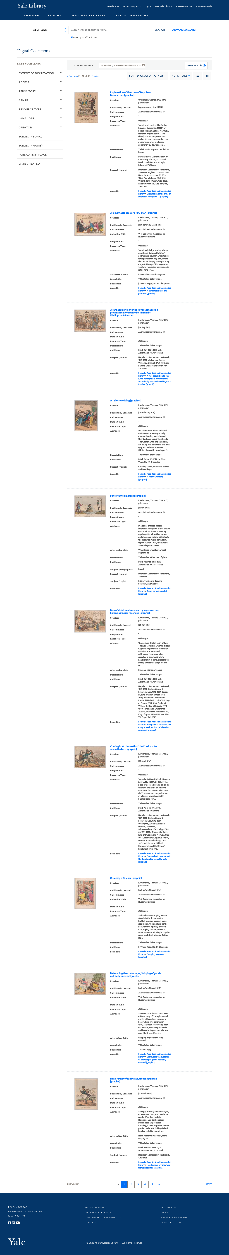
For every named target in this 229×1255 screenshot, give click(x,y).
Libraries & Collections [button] (87, 15)
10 (179, 75)
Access (24, 82)
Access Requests (132, 6)
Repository (27, 91)
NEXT (208, 1184)
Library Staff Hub (171, 1222)
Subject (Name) (31, 145)
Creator (25, 127)
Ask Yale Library (163, 6)
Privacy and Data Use (174, 1217)
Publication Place (33, 154)
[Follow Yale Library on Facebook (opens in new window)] (9, 1222)
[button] (160, 30)
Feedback (90, 1222)
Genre (23, 100)
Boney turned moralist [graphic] (128, 495)
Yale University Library (31, 6)
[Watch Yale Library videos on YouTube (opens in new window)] (18, 1222)
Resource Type (30, 109)
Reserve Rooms (184, 6)
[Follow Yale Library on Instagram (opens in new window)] (13, 1222)
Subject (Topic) (30, 136)
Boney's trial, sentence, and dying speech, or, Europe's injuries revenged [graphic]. (134, 611)
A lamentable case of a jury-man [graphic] (133, 213)
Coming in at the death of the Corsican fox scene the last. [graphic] (133, 748)
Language (26, 118)
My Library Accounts (97, 1212)
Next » (95, 75)
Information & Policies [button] (130, 15)
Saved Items (112, 6)
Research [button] (30, 15)
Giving (165, 1212)
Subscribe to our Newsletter (102, 1217)
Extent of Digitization (36, 73)
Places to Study (204, 6)
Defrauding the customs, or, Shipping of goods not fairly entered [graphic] (135, 975)
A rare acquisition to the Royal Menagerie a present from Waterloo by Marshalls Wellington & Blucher (134, 312)
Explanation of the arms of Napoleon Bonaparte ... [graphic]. (130, 94)
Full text (93, 37)
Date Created (29, 163)
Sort (146, 75)
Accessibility (169, 1207)
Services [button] (53, 15)
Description (79, 37)
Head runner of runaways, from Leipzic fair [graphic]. (133, 1080)
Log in (148, 6)
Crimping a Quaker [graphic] (126, 878)
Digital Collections (33, 51)
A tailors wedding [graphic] (125, 400)
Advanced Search (185, 29)
